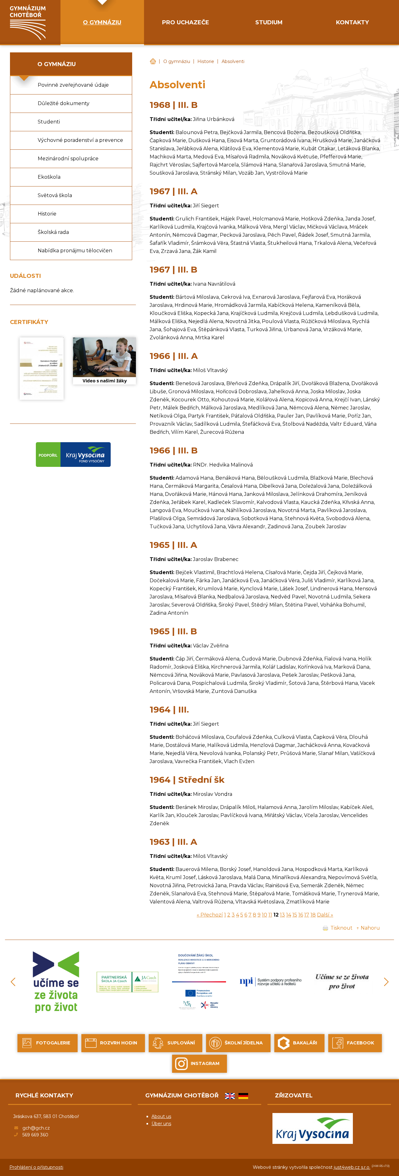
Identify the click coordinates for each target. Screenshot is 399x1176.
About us (161, 1116)
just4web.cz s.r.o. (352, 1167)
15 (294, 915)
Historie (205, 61)
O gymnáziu (176, 61)
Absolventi (233, 61)
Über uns (161, 1123)
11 (270, 915)
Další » (325, 915)
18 (313, 915)
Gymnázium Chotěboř (153, 61)
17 (306, 915)
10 (264, 915)
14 (288, 915)
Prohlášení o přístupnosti (36, 1167)
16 (300, 915)
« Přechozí (210, 915)
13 (282, 915)
